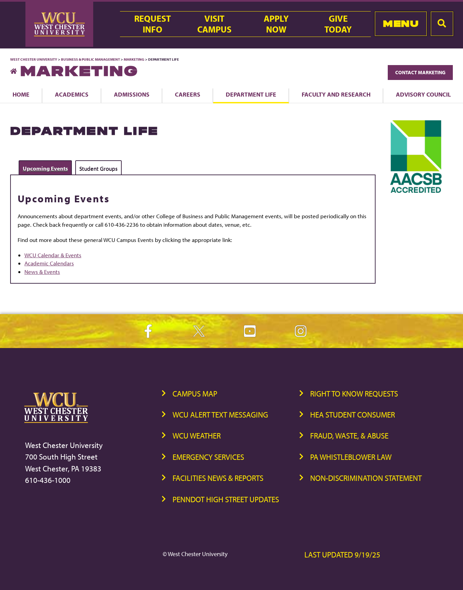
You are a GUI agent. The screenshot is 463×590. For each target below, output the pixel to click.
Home (21, 94)
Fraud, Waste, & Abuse (349, 436)
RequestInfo (152, 24)
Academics (71, 94)
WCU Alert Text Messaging (220, 415)
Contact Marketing (420, 72)
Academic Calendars (49, 263)
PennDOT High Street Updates (226, 499)
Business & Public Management (90, 59)
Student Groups (98, 168)
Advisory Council (423, 94)
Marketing (134, 59)
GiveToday (338, 24)
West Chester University (33, 59)
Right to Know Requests (354, 394)
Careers (187, 94)
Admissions (131, 94)
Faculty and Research (336, 94)
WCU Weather (197, 436)
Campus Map (195, 394)
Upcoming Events (45, 168)
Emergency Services (208, 457)
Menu (401, 23)
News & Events (42, 271)
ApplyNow (276, 24)
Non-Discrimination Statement (366, 478)
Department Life (251, 94)
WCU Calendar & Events (52, 255)
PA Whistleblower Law (350, 457)
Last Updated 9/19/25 (342, 555)
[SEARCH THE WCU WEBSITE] (442, 24)
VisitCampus (214, 24)
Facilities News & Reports (218, 478)
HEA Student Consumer (352, 415)
